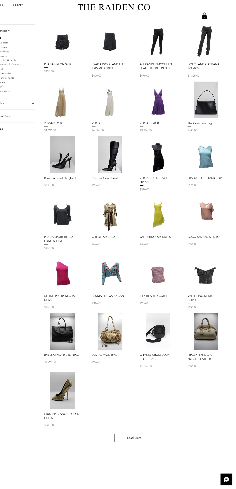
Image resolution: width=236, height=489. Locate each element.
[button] (204, 16)
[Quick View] (62, 40)
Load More (134, 437)
